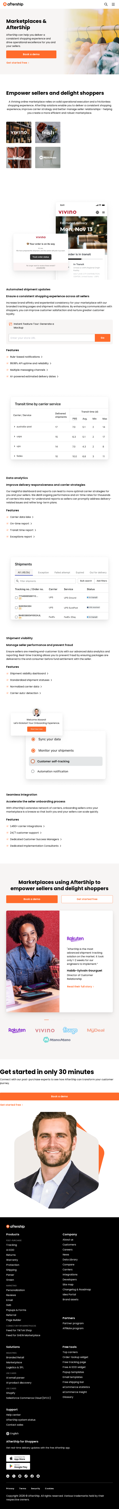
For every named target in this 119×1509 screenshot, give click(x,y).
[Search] (106, 4)
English (14, 1433)
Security (35, 1488)
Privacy (10, 1488)
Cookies (49, 1488)
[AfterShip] (14, 4)
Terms (22, 1488)
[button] (21, 1030)
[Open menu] (113, 4)
